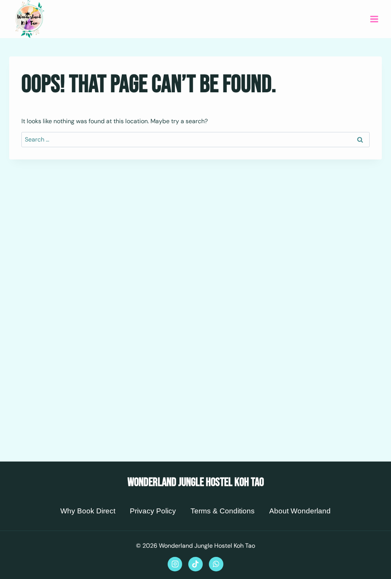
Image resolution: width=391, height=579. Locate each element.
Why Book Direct (87, 511)
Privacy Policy (153, 511)
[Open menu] (374, 19)
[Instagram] (175, 564)
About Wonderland (300, 511)
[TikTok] (195, 564)
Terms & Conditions (223, 511)
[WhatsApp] (216, 564)
